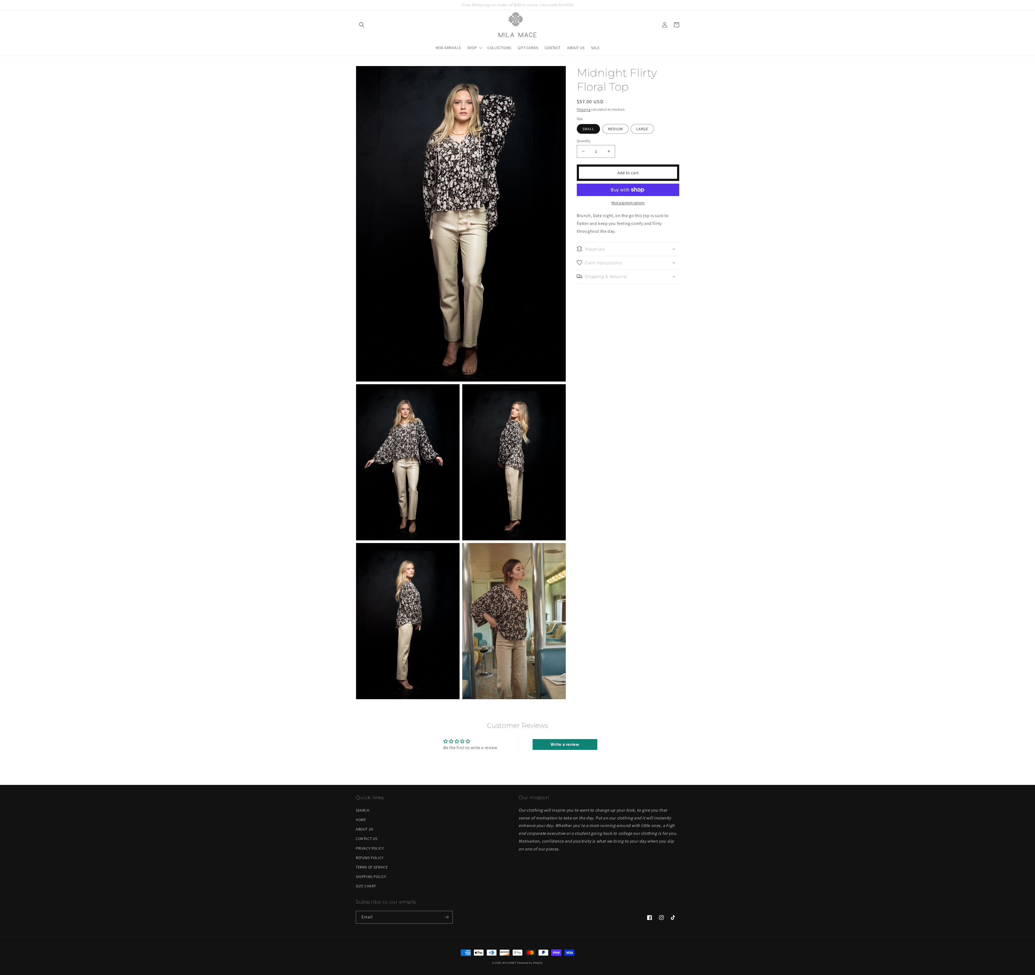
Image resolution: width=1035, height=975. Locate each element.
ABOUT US (364, 829)
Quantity (583, 140)
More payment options (628, 203)
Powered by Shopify (530, 962)
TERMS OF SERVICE (372, 867)
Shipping (584, 109)
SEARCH (363, 810)
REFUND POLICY (370, 857)
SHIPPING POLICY (371, 876)
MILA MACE (509, 962)
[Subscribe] (447, 917)
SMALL (588, 128)
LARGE (642, 128)
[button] (362, 25)
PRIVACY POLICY (370, 848)
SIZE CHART (366, 886)
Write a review (565, 744)
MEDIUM (615, 128)
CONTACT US (366, 838)
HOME (361, 819)
